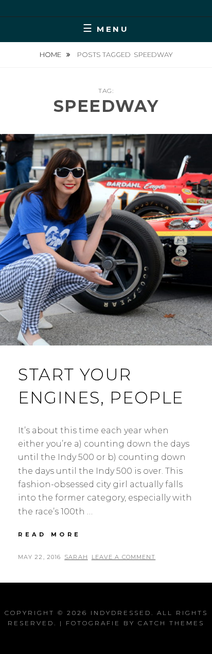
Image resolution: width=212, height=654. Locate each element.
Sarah (76, 557)
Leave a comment (124, 557)
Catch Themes (171, 623)
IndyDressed (121, 613)
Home (51, 54)
